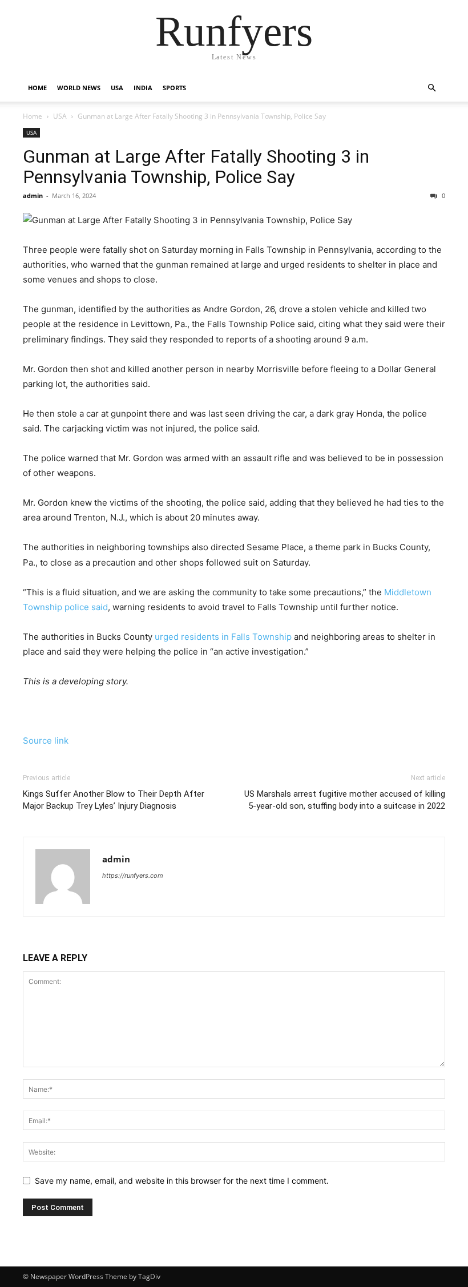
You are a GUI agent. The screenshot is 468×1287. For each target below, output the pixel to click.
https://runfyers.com (132, 875)
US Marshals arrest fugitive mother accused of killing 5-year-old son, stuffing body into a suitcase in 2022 (344, 800)
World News (78, 87)
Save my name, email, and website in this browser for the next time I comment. (182, 1180)
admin (33, 195)
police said (86, 607)
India (143, 87)
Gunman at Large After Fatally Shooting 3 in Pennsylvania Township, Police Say (196, 167)
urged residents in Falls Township (223, 636)
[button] (431, 88)
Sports (174, 87)
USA (117, 87)
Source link (45, 740)
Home (37, 87)
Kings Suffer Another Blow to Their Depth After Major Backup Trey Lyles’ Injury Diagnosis (113, 800)
